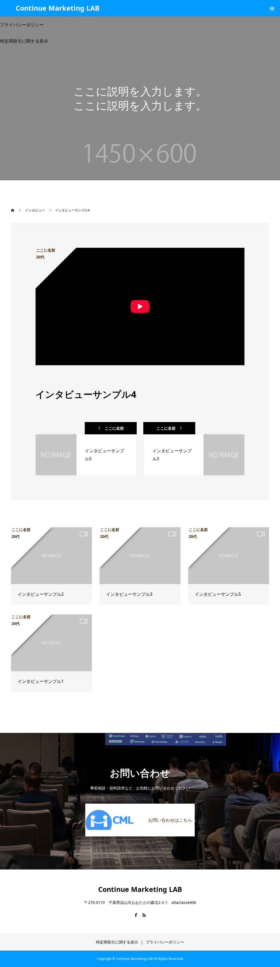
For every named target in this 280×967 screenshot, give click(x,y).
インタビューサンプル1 (41, 681)
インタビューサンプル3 (129, 594)
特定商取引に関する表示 (117, 942)
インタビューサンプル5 (218, 594)
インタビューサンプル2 (41, 594)
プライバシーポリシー (165, 942)
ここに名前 (114, 428)
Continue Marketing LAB (58, 8)
